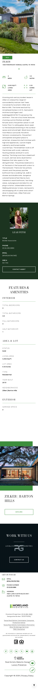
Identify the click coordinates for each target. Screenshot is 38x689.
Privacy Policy (27, 676)
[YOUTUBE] (27, 651)
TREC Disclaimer (19, 629)
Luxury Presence (19, 665)
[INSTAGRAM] (11, 651)
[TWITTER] (22, 651)
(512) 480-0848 (27, 614)
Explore (19, 512)
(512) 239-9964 (8, 248)
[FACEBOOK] (6, 651)
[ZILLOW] (32, 651)
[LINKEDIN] (16, 651)
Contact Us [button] (19, 559)
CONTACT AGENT (19, 269)
